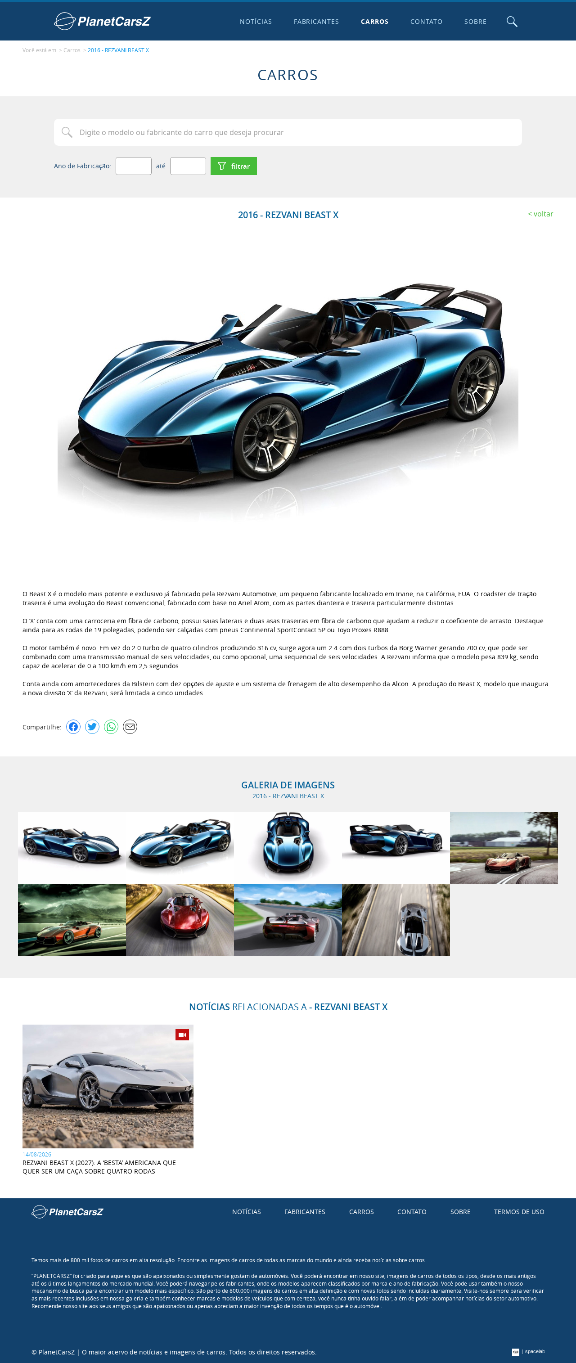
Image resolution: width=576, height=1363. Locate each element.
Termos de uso (519, 1211)
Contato (426, 21)
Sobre (475, 21)
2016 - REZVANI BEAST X (118, 50)
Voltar (544, 214)
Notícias (256, 21)
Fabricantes (317, 21)
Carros (375, 21)
